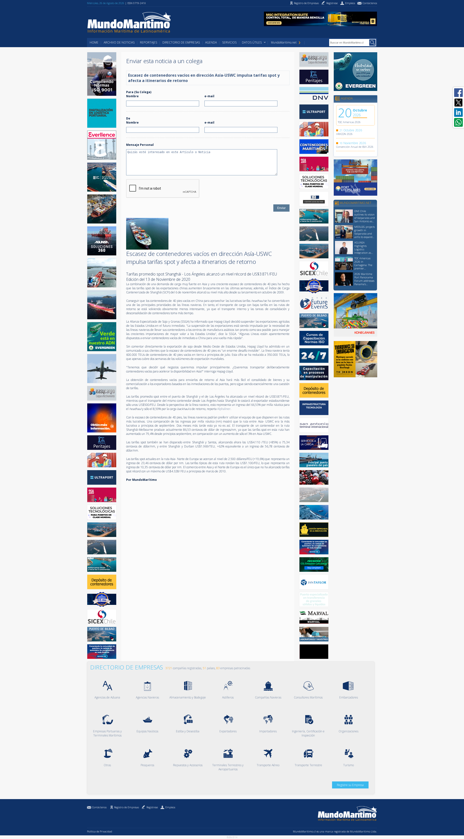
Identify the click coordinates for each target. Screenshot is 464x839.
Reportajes (148, 42)
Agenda (211, 42)
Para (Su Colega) (138, 92)
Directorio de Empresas (181, 42)
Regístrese (152, 807)
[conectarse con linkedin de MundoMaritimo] (458, 112)
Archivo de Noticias (119, 42)
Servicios (229, 42)
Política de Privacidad (99, 831)
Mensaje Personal (140, 145)
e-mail (209, 96)
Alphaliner (224, 409)
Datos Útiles (252, 42)
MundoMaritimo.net (284, 42)
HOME (94, 42)
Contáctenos (99, 807)
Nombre (132, 96)
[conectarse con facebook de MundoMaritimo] (458, 92)
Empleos (170, 807)
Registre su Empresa (350, 785)
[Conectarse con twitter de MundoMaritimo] (458, 102)
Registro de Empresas (126, 807)
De (128, 118)
